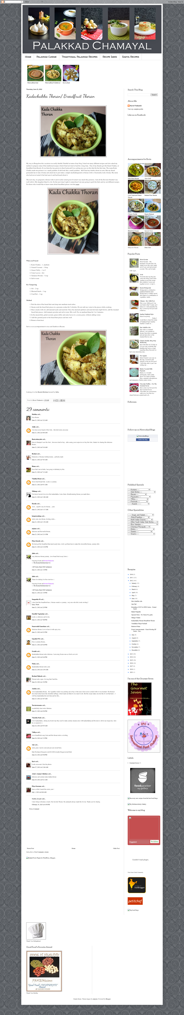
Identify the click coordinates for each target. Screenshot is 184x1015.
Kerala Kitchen (43, 392)
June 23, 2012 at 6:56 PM (39, 711)
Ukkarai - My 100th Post (147, 301)
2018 (131, 669)
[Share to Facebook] (61, 400)
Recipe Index (110, 56)
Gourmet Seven (134, 763)
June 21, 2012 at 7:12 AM (39, 472)
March (134, 589)
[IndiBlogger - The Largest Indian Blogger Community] (137, 892)
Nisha (34, 664)
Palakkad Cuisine (47, 56)
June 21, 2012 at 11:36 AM (40, 522)
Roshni (34, 454)
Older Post (116, 848)
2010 (131, 574)
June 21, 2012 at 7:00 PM (39, 620)
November (135, 647)
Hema (34, 466)
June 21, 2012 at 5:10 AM (39, 447)
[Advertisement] (73, 828)
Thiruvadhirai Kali (32, 83)
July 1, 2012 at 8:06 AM (39, 792)
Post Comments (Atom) (41, 852)
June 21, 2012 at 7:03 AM (39, 460)
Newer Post (30, 848)
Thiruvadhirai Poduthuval (52, 83)
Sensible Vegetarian (38, 614)
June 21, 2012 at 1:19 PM (39, 570)
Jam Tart (133, 604)
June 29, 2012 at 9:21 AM (39, 780)
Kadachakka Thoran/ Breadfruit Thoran (143, 621)
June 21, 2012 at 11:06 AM (40, 497)
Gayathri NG (36, 639)
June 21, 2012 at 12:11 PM (40, 534)
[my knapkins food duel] (143, 798)
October (134, 644)
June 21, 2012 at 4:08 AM (39, 433)
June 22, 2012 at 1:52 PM (39, 682)
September (135, 641)
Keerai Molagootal (145, 288)
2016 (131, 663)
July (133, 635)
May (133, 595)
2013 (131, 654)
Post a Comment (34, 809)
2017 (131, 666)
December (135, 650)
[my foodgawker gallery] (142, 792)
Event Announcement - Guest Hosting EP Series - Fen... (143, 630)
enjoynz (95, 999)
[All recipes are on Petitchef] (135, 904)
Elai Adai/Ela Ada (145, 327)
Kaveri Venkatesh (136, 106)
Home (28, 56)
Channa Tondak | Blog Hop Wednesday (148, 341)
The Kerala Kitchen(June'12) (41, 563)
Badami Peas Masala (151, 195)
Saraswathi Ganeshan (39, 626)
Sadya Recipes (130, 56)
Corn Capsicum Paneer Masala (135, 196)
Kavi (33, 761)
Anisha (34, 689)
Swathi (34, 651)
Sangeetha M (36, 599)
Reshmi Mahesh (37, 676)
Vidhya (34, 732)
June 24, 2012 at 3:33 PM (39, 738)
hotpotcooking (36, 516)
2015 (131, 660)
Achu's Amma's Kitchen (40, 774)
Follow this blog (142, 439)
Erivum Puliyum (48, 561)
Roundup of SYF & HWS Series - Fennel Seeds (143, 608)
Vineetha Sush (36, 718)
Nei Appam (143, 356)
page (77, 184)
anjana (34, 528)
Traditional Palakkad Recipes (79, 56)
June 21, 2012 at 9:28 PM (39, 645)
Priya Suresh (36, 541)
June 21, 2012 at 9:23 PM (39, 632)
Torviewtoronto (37, 705)
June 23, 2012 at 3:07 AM (39, 699)
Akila (33, 427)
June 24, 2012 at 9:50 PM (39, 755)
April (133, 592)
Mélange (34, 491)
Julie (57, 392)
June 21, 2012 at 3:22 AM (39, 420)
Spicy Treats (35, 604)
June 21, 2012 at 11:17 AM (40, 509)
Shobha (34, 414)
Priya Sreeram (36, 786)
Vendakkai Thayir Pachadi (139, 623)
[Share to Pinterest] (64, 400)
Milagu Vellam (135, 618)
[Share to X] (59, 400)
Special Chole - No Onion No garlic (142, 615)
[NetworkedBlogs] (143, 436)
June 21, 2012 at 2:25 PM (39, 607)
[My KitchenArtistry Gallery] (137, 804)
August (134, 638)
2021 (131, 672)
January (134, 583)
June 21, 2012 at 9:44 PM (39, 657)
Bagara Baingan (149, 214)
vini (33, 745)
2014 (131, 657)
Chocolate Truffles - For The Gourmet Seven (148, 385)
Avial (141, 274)
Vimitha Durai (36, 479)
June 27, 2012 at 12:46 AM (40, 767)
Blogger (108, 999)
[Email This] (54, 400)
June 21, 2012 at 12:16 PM (40, 547)
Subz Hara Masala (133, 178)
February (134, 586)
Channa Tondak (132, 214)
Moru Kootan (144, 259)
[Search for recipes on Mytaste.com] (133, 910)
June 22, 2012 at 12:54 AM (40, 670)
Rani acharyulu (37, 439)
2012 (131, 580)
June (133, 598)
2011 (131, 577)
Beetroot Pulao (135, 626)
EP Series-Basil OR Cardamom (42, 567)
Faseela (34, 504)
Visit (135, 872)
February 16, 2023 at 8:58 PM (41, 804)
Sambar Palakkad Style (146, 314)
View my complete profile (135, 109)
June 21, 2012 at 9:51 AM (39, 485)
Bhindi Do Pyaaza (133, 231)
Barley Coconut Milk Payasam (146, 370)
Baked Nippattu (136, 612)
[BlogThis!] (57, 400)
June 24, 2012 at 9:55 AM (39, 726)
